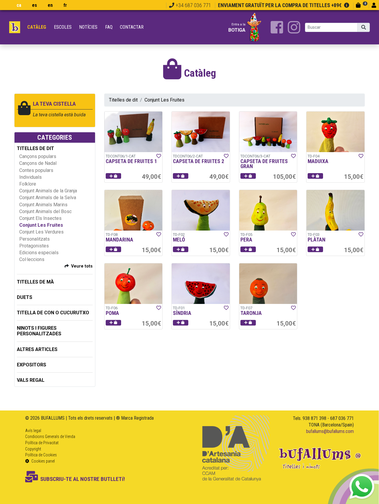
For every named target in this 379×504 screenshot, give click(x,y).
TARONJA (251, 313)
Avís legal (33, 430)
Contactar (132, 27)
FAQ (109, 27)
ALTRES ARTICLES (37, 349)
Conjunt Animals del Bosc (45, 211)
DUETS (24, 297)
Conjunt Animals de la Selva (47, 197)
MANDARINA (119, 240)
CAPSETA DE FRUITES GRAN (264, 164)
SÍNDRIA (182, 313)
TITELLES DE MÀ (35, 282)
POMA (112, 313)
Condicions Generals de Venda (50, 436)
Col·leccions (31, 259)
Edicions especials (39, 252)
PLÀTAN (316, 240)
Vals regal (30, 380)
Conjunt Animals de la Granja (48, 191)
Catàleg (36, 27)
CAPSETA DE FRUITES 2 (198, 161)
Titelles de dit (123, 100)
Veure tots (82, 266)
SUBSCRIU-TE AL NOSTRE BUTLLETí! (82, 479)
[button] (113, 176)
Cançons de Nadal (38, 163)
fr (65, 5)
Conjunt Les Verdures (41, 232)
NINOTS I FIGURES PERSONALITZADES (39, 330)
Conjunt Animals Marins (43, 204)
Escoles (63, 27)
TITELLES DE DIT (35, 148)
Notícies (88, 27)
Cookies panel (42, 461)
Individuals (30, 177)
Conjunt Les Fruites (41, 225)
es (34, 5)
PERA (246, 240)
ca (19, 5)
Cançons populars (37, 156)
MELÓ (179, 240)
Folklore (27, 184)
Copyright (33, 449)
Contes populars (36, 170)
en (50, 5)
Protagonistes (34, 246)
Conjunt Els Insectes (40, 218)
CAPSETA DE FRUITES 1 (131, 161)
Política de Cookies (41, 455)
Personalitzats (34, 239)
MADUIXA (318, 161)
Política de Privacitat (42, 442)
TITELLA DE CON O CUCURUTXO (53, 312)
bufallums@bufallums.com (330, 431)
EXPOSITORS (31, 365)
